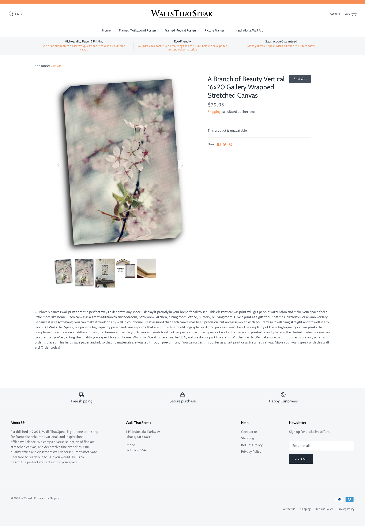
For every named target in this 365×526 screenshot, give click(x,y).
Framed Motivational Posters (138, 30)
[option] (120, 164)
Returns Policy (252, 445)
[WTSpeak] (182, 14)
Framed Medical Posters (180, 30)
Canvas (56, 66)
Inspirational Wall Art (249, 30)
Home (106, 30)
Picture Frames (215, 30)
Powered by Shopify (46, 498)
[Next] (182, 164)
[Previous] (58, 164)
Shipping (214, 112)
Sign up (300, 459)
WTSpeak (27, 498)
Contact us (249, 432)
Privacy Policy (251, 452)
